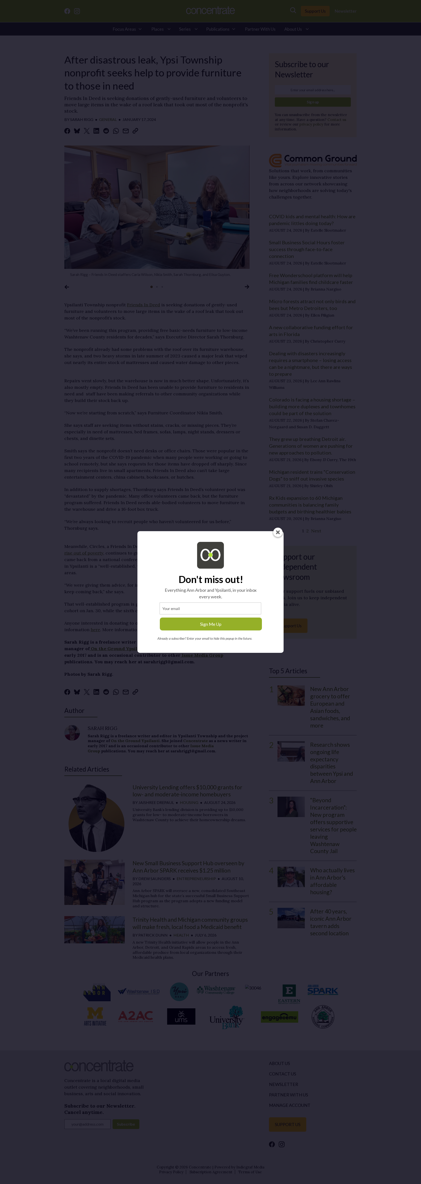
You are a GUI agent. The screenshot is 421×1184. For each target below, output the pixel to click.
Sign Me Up (210, 624)
